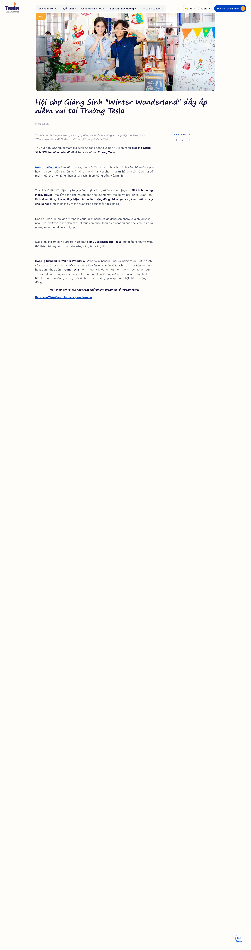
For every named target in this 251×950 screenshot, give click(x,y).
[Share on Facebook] (176, 140)
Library (205, 8)
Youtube (62, 297)
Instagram (74, 297)
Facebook (41, 297)
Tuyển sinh (67, 8)
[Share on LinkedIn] (183, 140)
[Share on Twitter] (189, 140)
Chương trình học (91, 8)
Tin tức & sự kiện (151, 8)
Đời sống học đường (122, 8)
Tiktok (52, 297)
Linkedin (86, 297)
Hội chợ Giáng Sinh (47, 167)
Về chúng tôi (46, 8)
